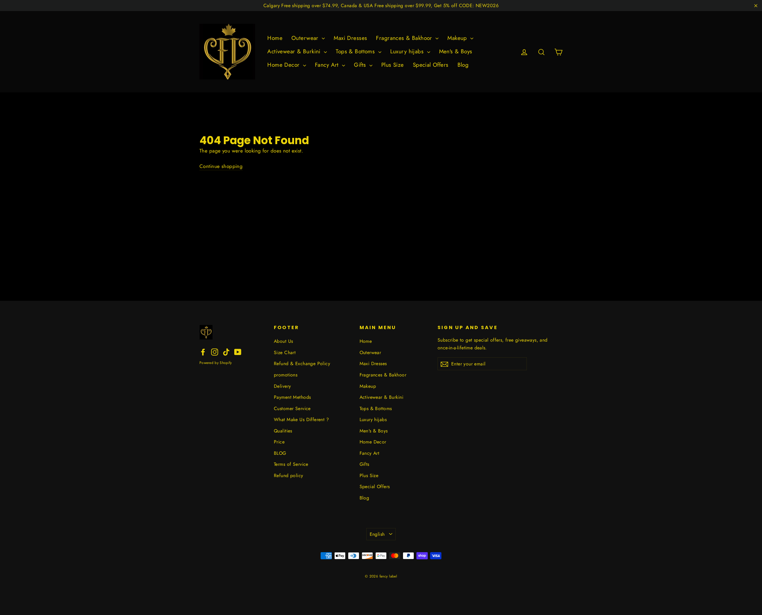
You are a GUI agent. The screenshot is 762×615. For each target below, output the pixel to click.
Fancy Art (328, 65)
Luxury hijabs (408, 51)
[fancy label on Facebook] (203, 352)
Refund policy (288, 475)
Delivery (282, 386)
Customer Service (292, 408)
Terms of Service (291, 464)
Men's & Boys (455, 51)
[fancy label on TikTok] (226, 352)
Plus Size (392, 65)
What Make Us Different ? (301, 419)
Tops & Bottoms (356, 51)
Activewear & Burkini (294, 51)
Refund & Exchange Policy (302, 363)
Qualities (283, 430)
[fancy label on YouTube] (237, 352)
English (377, 534)
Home (274, 38)
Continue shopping (221, 166)
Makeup (458, 38)
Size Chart (285, 352)
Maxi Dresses (350, 38)
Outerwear (305, 38)
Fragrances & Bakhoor (405, 38)
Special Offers (431, 65)
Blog (463, 65)
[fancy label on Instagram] (214, 352)
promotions (285, 374)
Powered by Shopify (215, 362)
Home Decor (284, 65)
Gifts (361, 65)
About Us (283, 341)
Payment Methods (292, 397)
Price (279, 441)
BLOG (280, 453)
